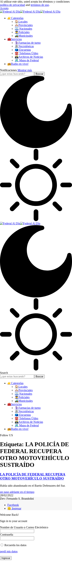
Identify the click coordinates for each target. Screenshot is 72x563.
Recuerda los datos (15, 545)
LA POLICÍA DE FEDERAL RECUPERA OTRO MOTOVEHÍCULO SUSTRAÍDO (32, 476)
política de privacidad (12, 4)
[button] (4, 8)
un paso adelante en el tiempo (17, 492)
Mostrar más (25, 70)
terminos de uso (40, 4)
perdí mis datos (9, 551)
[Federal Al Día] (30, 11)
